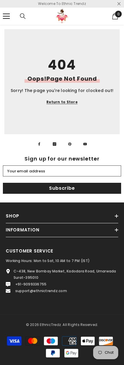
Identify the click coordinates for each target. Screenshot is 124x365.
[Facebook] (39, 144)
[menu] (6, 16)
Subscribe (62, 188)
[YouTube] (85, 144)
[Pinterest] (69, 144)
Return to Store (62, 101)
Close (119, 4)
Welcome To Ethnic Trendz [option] (62, 3)
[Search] (22, 16)
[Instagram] (54, 144)
